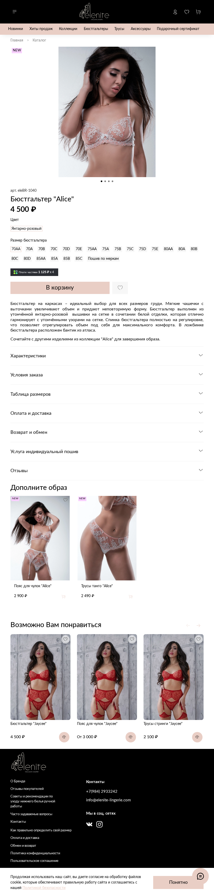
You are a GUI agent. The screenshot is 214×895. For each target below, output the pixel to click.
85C (79, 259)
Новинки (15, 29)
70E (79, 249)
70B (41, 249)
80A (182, 249)
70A (29, 249)
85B (66, 259)
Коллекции (68, 29)
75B (118, 249)
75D (142, 249)
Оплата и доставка (24, 837)
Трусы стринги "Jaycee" (163, 724)
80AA (168, 249)
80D (27, 259)
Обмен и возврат (23, 845)
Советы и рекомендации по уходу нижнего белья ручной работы (32, 801)
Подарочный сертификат (178, 29)
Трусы (119, 29)
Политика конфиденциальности (35, 853)
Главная (16, 40)
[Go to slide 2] (105, 181)
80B (194, 249)
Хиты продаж (41, 29)
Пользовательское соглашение (34, 860)
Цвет (14, 220)
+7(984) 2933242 (101, 792)
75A (105, 249)
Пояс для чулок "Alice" (32, 586)
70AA (15, 249)
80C (14, 259)
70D (66, 249)
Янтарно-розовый (26, 229)
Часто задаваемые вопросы (31, 814)
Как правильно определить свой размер (41, 830)
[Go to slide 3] (109, 181)
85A (54, 259)
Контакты (18, 821)
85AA (41, 259)
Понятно (178, 882)
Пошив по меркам (103, 259)
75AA (92, 249)
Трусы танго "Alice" (97, 586)
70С (54, 249)
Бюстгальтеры (96, 29)
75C (130, 249)
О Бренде (17, 781)
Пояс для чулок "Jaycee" (97, 724)
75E (155, 249)
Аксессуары (141, 29)
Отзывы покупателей (27, 788)
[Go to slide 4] (112, 181)
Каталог (39, 40)
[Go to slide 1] (101, 181)
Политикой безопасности (44, 888)
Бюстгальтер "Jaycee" (28, 724)
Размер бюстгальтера (28, 240)
